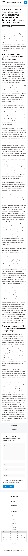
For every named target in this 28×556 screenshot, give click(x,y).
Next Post (14, 429)
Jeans (14, 519)
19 (17, 537)
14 (24, 535)
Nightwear (14, 525)
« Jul (13, 543)
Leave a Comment (6, 25)
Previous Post (14, 425)
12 (17, 535)
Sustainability (14, 503)
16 (6, 537)
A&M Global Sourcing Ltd (14, 2)
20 (21, 537)
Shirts (14, 521)
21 (24, 537)
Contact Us (14, 505)
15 (3, 537)
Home (14, 499)
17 (10, 537)
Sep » (15, 543)
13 (21, 535)
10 (10, 535)
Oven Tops (14, 527)
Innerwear (14, 523)
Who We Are (14, 501)
